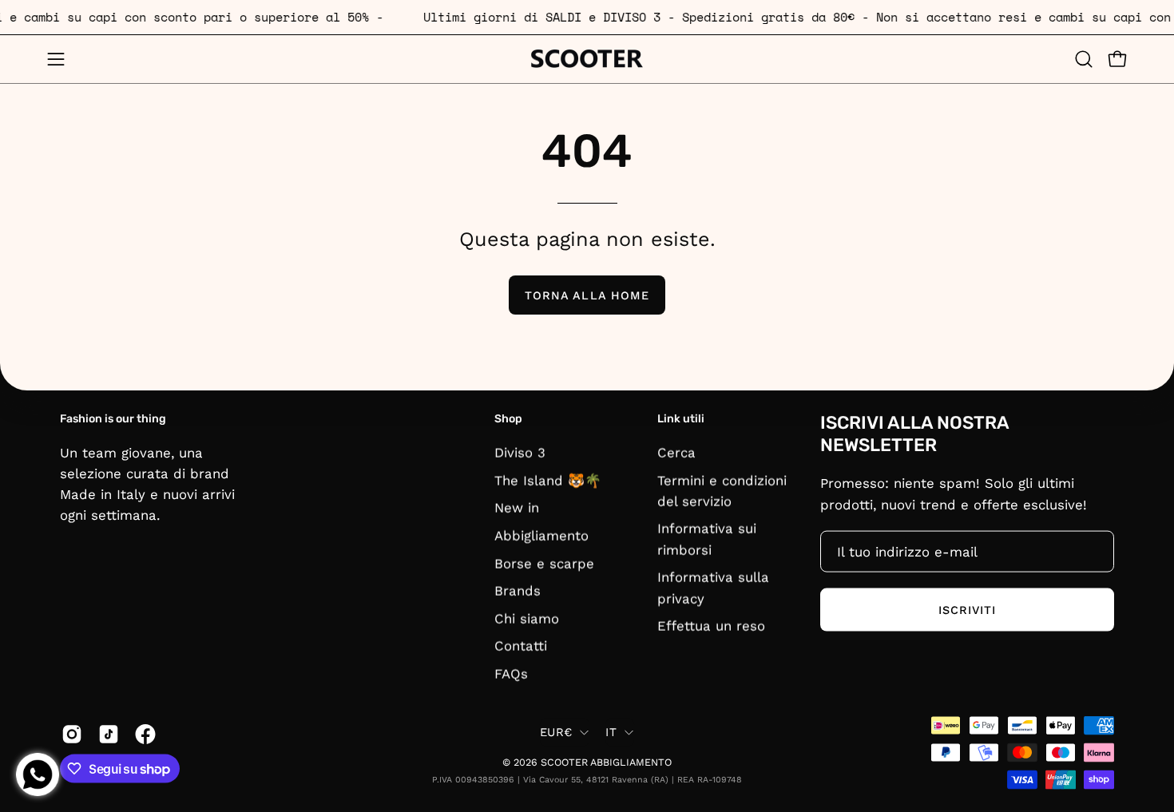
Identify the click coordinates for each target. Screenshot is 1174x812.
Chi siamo (526, 618)
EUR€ (556, 731)
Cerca (676, 452)
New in (516, 507)
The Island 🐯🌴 (547, 480)
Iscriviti (967, 609)
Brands (517, 590)
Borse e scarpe (544, 563)
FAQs (511, 673)
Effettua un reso (711, 625)
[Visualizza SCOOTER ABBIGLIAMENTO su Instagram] (72, 734)
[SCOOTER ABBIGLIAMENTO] (587, 59)
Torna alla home (587, 295)
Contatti (520, 646)
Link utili (680, 419)
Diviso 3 (519, 452)
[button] (1084, 59)
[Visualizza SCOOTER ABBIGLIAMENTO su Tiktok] (109, 734)
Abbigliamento (541, 535)
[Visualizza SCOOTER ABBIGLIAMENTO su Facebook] (145, 734)
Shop (508, 419)
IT (611, 731)
